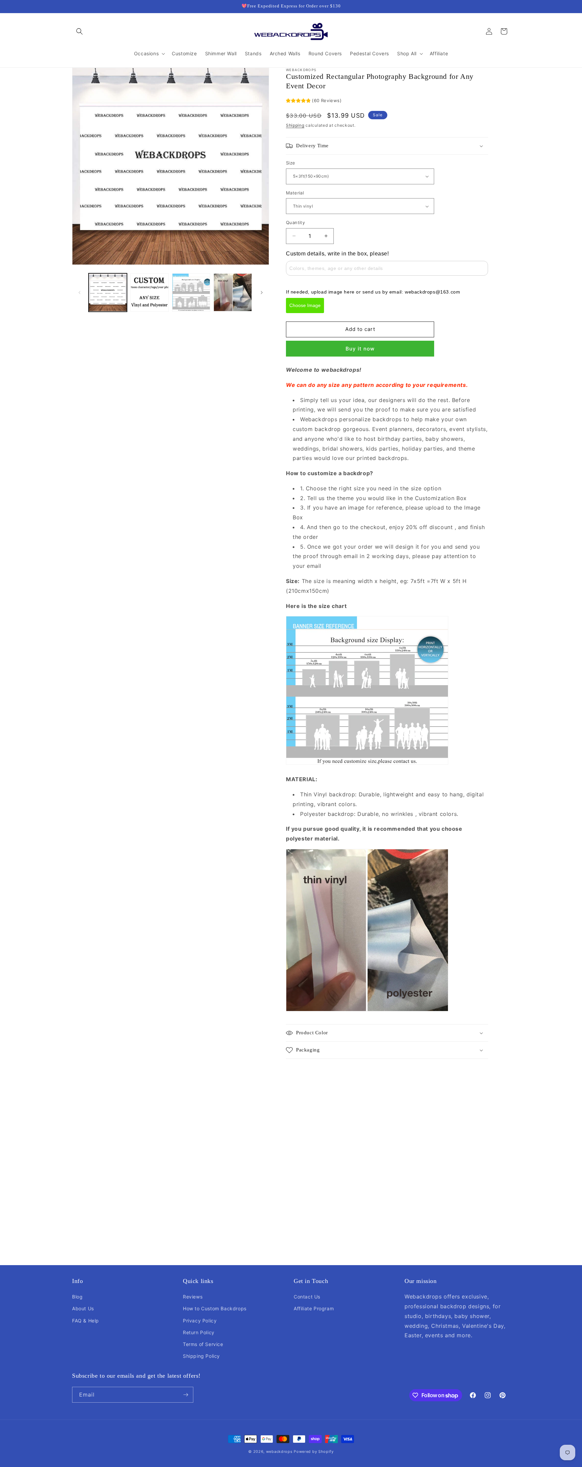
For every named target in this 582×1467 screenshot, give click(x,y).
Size (290, 162)
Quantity (295, 222)
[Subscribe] (185, 1395)
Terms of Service (203, 1344)
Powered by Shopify (314, 1451)
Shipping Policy (201, 1356)
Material (295, 192)
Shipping (295, 125)
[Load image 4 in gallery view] (233, 292)
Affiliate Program (314, 1308)
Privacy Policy (200, 1320)
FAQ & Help (85, 1320)
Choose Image (305, 305)
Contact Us (307, 1297)
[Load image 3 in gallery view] (191, 292)
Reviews (192, 1297)
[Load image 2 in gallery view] (149, 292)
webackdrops (279, 1451)
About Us (83, 1308)
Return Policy (199, 1332)
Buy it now (360, 348)
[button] (79, 31)
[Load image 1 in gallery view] (108, 292)
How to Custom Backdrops (215, 1308)
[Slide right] (261, 292)
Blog (77, 1297)
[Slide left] (79, 292)
